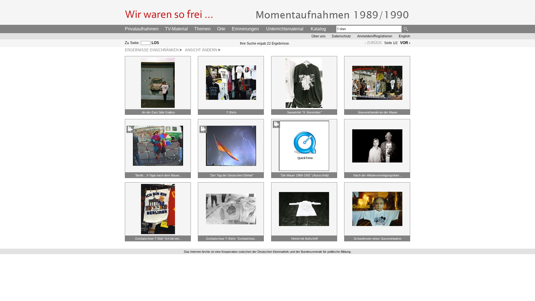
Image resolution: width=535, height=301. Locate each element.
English (404, 36)
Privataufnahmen (142, 28)
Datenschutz (341, 36)
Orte (221, 28)
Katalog (318, 28)
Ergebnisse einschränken (152, 50)
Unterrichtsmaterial (284, 28)
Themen (202, 28)
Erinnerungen (245, 28)
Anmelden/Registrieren (374, 36)
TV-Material (176, 28)
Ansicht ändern (201, 50)
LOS (155, 43)
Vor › (405, 43)
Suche (406, 29)
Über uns (318, 36)
